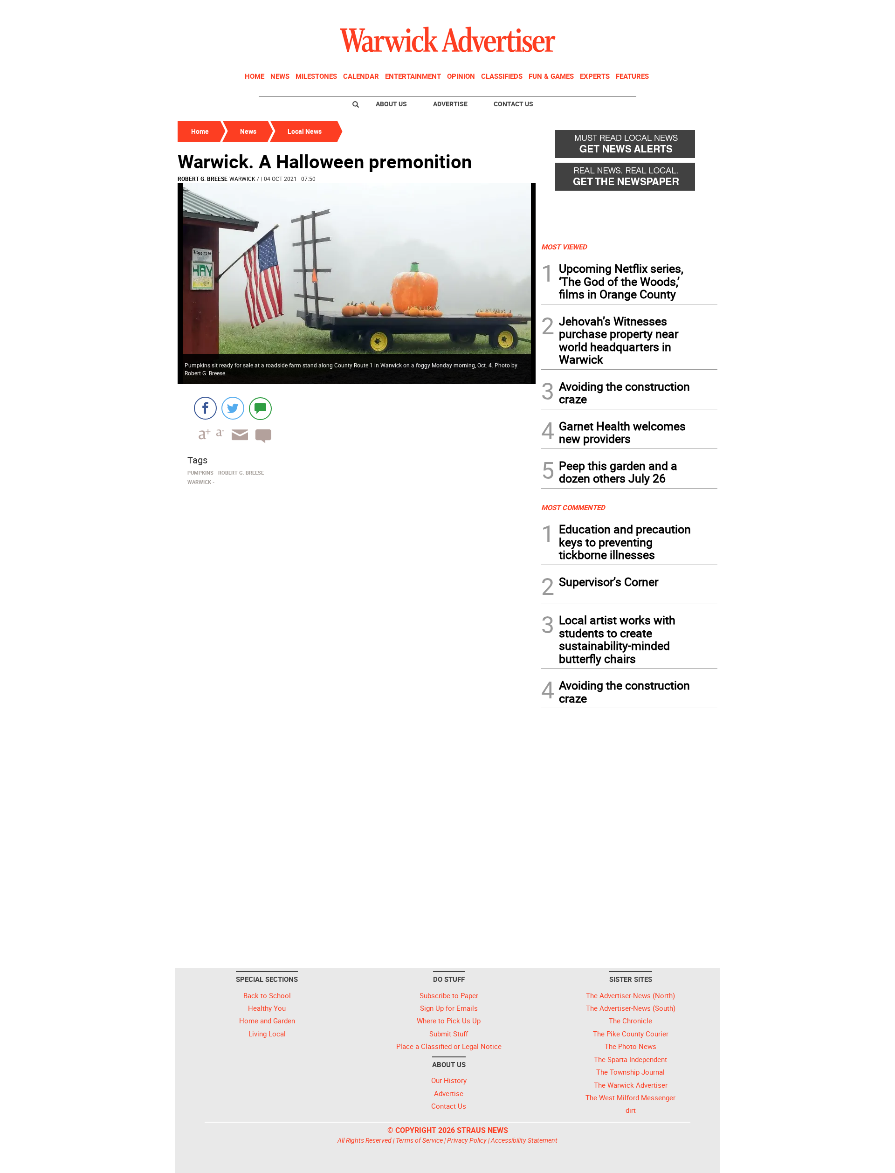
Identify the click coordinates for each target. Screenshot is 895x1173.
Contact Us (513, 103)
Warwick (242, 178)
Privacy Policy (467, 1140)
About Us (391, 103)
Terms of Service (419, 1140)
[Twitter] (232, 408)
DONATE (694, 10)
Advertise (450, 103)
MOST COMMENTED (573, 507)
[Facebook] (205, 408)
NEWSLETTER (642, 10)
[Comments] (260, 408)
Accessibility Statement (524, 1140)
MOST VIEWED (564, 246)
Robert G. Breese (202, 178)
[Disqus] (357, 607)
